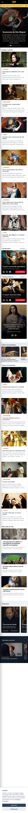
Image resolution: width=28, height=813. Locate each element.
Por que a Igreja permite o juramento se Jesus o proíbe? (9, 360)
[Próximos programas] (25, 604)
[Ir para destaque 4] (12, 45)
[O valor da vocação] (14, 476)
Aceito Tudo (14, 805)
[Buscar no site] (25, 2)
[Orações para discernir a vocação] (14, 381)
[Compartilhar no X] (7, 272)
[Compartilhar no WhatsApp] (4, 272)
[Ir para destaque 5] (13, 45)
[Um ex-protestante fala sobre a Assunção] (14, 165)
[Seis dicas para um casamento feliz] (14, 445)
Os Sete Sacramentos (14, 34)
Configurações (14, 809)
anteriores (22, 248)
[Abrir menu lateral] (2, 2)
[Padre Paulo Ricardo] (14, 2)
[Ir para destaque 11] (20, 45)
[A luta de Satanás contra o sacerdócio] (14, 413)
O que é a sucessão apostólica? (14, 266)
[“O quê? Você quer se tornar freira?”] (14, 508)
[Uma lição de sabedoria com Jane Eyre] (14, 67)
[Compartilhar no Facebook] (10, 272)
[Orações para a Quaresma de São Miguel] (14, 132)
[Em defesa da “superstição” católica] (14, 99)
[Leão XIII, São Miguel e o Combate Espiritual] (14, 230)
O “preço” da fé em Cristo (12, 295)
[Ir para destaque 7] (15, 45)
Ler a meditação (20, 271)
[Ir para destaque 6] (14, 45)
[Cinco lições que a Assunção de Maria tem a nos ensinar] (14, 197)
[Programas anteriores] (22, 604)
